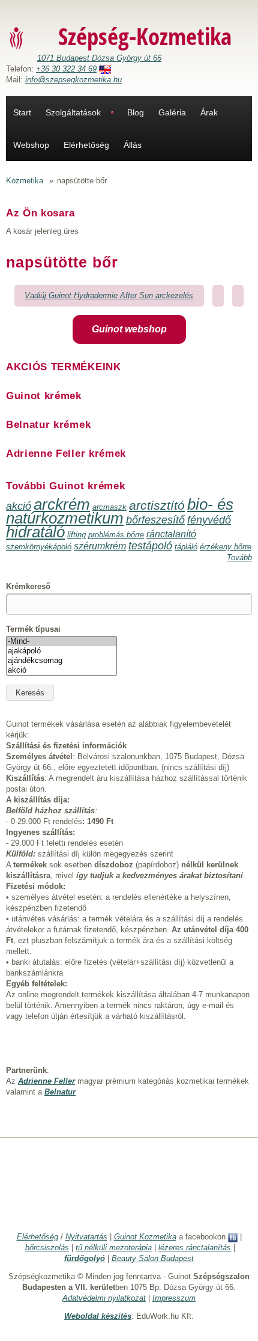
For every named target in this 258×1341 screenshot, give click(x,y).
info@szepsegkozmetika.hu (73, 79)
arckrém (62, 504)
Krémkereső (28, 586)
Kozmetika (24, 180)
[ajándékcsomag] (61, 660)
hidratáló (35, 532)
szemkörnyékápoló (38, 546)
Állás (133, 145)
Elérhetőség (86, 145)
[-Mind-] (61, 641)
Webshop (31, 145)
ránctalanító (171, 534)
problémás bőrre (116, 534)
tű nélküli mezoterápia (114, 1247)
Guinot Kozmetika (145, 1236)
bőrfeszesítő (155, 520)
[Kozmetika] (17, 37)
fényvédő (209, 520)
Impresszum (174, 1298)
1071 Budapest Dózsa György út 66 (99, 58)
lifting (76, 534)
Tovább (239, 557)
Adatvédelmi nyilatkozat (104, 1298)
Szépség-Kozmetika (145, 36)
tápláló (186, 546)
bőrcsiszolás (47, 1247)
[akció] (61, 670)
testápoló (150, 546)
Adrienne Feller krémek (66, 453)
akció (18, 506)
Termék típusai (33, 629)
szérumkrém (100, 546)
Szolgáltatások (73, 112)
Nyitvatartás (86, 1236)
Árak (209, 112)
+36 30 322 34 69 (66, 68)
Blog (135, 112)
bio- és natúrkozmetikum (119, 511)
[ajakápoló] (61, 651)
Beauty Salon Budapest (153, 1258)
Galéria (172, 112)
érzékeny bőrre (225, 546)
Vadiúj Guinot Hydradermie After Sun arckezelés (109, 295)
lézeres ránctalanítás (194, 1247)
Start (22, 112)
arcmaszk (109, 507)
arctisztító (157, 505)
